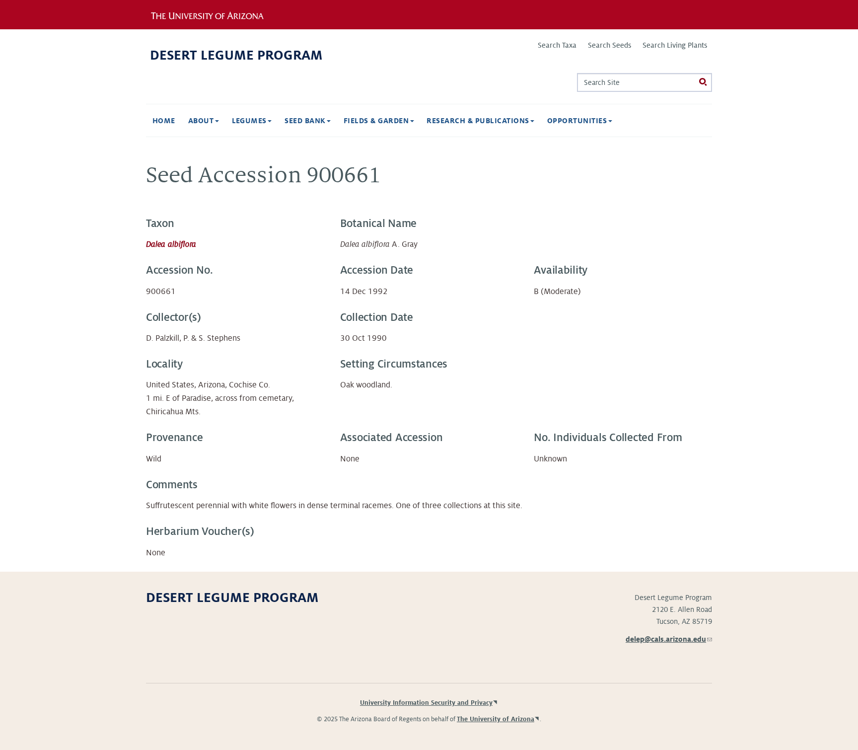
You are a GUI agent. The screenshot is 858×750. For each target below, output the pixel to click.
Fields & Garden (377, 121)
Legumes (250, 121)
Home (163, 121)
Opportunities (578, 121)
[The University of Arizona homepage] (214, 14)
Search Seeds (609, 45)
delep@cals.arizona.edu (669, 639)
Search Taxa (557, 45)
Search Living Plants (675, 45)
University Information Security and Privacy (426, 702)
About (202, 121)
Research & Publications (479, 121)
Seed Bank (306, 121)
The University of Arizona (495, 719)
